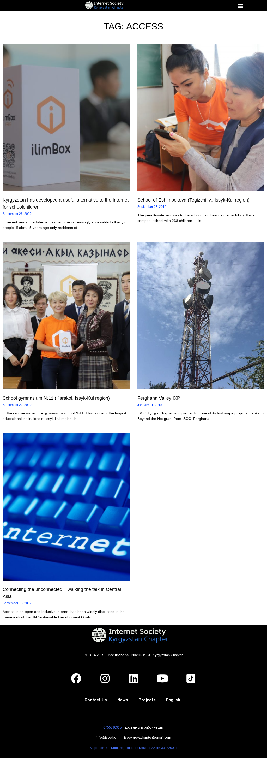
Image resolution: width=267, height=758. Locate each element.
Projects (147, 699)
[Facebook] (76, 678)
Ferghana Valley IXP (158, 398)
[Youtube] (162, 678)
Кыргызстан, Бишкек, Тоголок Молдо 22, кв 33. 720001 (133, 748)
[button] (240, 5)
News (122, 699)
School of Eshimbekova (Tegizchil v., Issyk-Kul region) (193, 200)
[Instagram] (104, 678)
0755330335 (112, 727)
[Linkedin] (133, 678)
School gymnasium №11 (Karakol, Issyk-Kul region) (56, 398)
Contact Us (95, 699)
